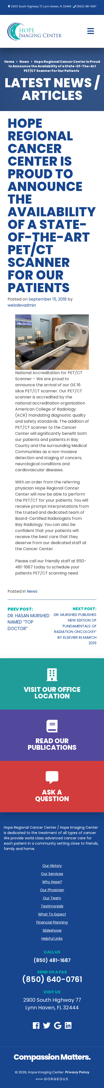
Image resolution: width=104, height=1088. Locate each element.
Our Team (52, 898)
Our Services (52, 873)
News (32, 591)
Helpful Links (52, 938)
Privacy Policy (77, 1072)
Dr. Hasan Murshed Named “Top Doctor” (28, 619)
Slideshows (52, 930)
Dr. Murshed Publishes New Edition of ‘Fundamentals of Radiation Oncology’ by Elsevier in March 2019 (75, 626)
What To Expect (52, 914)
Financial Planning (52, 922)
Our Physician (52, 889)
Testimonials (52, 906)
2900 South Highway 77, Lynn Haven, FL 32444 (40, 6)
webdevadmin (22, 305)
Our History (52, 865)
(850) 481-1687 (86, 6)
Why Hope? (52, 881)
